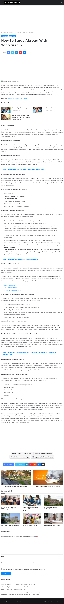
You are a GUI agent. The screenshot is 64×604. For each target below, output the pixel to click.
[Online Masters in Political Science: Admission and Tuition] (32, 500)
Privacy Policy (45, 601)
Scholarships (10, 32)
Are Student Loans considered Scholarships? (14, 589)
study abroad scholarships (20, 457)
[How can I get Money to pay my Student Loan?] (5, 110)
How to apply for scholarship (22, 453)
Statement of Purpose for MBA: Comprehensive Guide (9, 508)
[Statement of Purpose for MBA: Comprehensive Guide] (10, 500)
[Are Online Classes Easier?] (53, 518)
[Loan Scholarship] (12, 2)
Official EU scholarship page (12, 290)
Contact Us (59, 601)
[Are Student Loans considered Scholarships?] (37, 110)
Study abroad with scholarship (43, 457)
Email (3, 563)
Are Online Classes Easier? (52, 525)
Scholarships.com (9, 285)
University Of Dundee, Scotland (50, 508)
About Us (52, 601)
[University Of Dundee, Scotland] (53, 500)
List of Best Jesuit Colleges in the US (10, 526)
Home (4, 32)
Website (35, 563)
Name (3, 556)
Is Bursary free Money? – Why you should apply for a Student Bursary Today (21, 117)
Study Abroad (12, 36)
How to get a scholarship (44, 453)
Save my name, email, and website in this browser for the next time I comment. (24, 569)
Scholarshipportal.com (11, 288)
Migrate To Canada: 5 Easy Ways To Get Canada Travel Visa (18, 584)
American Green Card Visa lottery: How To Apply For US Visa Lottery (20, 594)
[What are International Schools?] (32, 518)
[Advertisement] (32, 18)
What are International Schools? (30, 526)
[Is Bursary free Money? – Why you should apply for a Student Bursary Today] (5, 117)
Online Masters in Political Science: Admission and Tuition (30, 508)
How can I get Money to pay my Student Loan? (15, 587)
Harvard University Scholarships (17, 98)
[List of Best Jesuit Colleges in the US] (10, 518)
